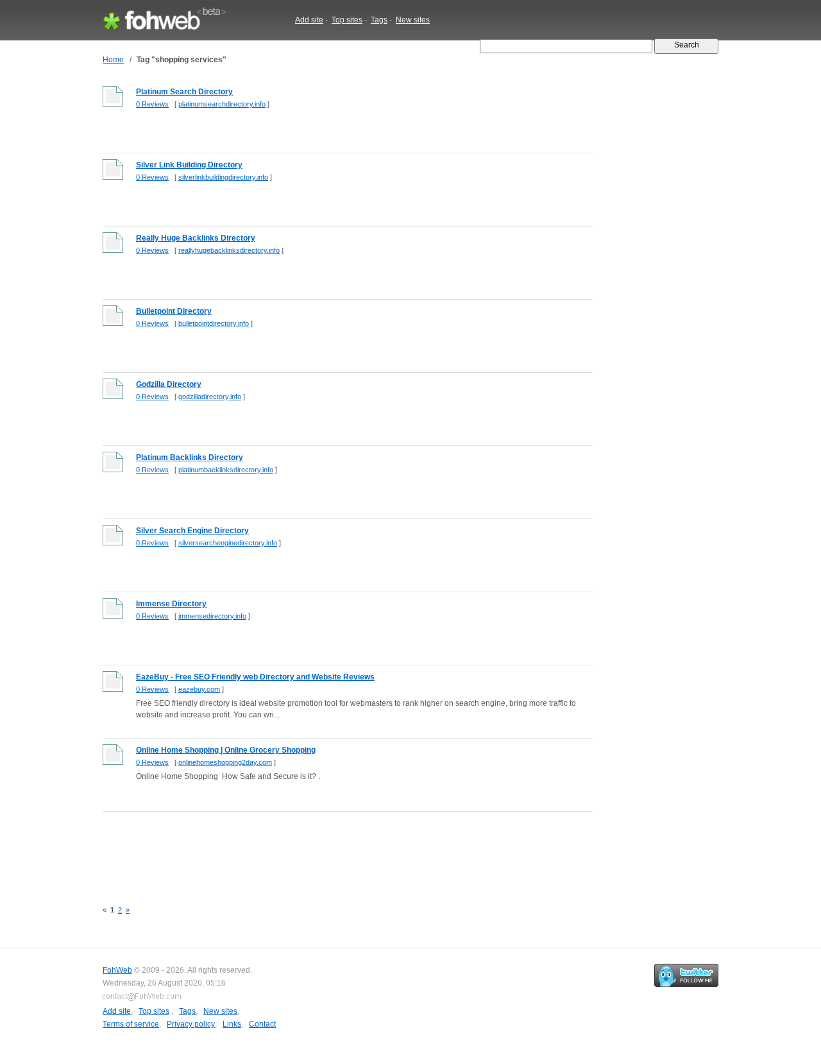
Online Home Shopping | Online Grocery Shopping (226, 750)
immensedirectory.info (212, 616)
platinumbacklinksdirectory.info (225, 470)
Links (232, 1024)
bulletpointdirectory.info (213, 323)
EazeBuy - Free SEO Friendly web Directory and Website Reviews (255, 676)
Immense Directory (171, 603)
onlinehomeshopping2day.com (225, 762)
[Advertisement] (336, 849)
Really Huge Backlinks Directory (195, 238)
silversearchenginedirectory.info (227, 543)
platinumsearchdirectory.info (222, 104)
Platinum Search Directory (184, 91)
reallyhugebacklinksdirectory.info (229, 250)
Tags (379, 19)
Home (113, 59)
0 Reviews (152, 104)
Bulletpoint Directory (174, 311)
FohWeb (117, 970)
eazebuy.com (199, 689)
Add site (309, 19)
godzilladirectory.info (209, 396)
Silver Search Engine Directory (192, 530)
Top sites (347, 19)
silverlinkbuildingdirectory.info (223, 177)
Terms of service (131, 1024)
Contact (262, 1024)
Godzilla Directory (168, 384)
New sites (413, 19)
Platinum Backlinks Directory (189, 457)
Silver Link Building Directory (189, 164)
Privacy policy (191, 1024)
